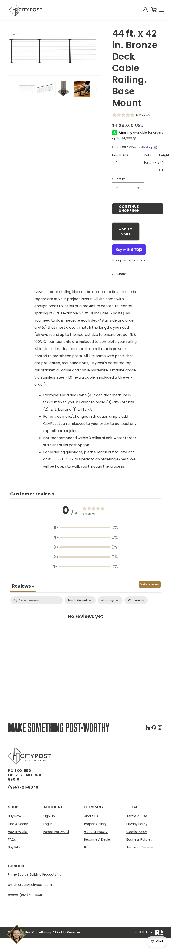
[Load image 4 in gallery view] (82, 89)
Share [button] (121, 274)
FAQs (12, 839)
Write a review (149, 584)
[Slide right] (96, 89)
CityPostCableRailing (35, 932)
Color (148, 155)
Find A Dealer (18, 824)
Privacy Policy (136, 824)
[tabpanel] (85, 631)
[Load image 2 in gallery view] (45, 89)
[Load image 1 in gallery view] (27, 89)
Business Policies (139, 839)
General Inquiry (96, 832)
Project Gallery (95, 824)
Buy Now (14, 816)
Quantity (118, 179)
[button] (161, 10)
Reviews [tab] (23, 586)
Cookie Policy (136, 832)
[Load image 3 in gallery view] (63, 89)
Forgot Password (56, 832)
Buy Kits (14, 847)
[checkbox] (136, 600)
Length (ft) (120, 155)
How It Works (18, 832)
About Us (91, 816)
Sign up (49, 816)
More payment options (128, 260)
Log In (47, 824)
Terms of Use (136, 816)
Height (164, 155)
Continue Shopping (129, 208)
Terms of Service (139, 847)
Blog (87, 847)
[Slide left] (13, 89)
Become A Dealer (97, 839)
